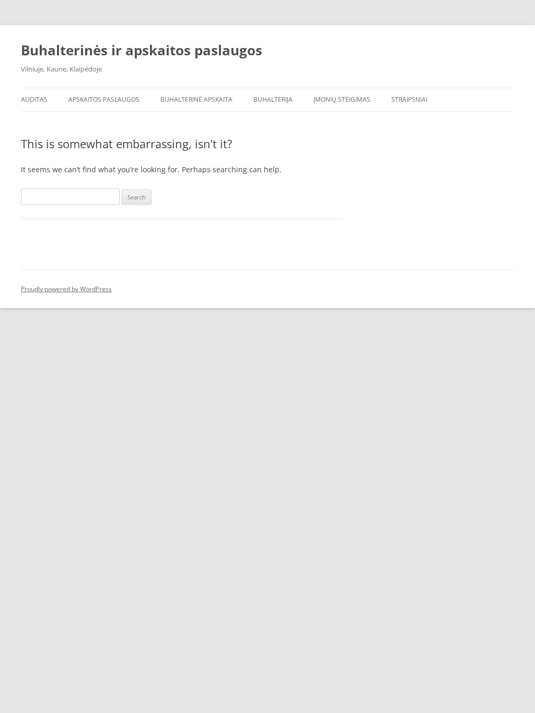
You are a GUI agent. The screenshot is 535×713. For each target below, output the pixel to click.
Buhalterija (273, 99)
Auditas (34, 99)
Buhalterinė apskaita (196, 99)
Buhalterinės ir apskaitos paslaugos (141, 50)
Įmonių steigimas (341, 99)
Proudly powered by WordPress (66, 288)
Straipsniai (409, 99)
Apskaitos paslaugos (103, 99)
